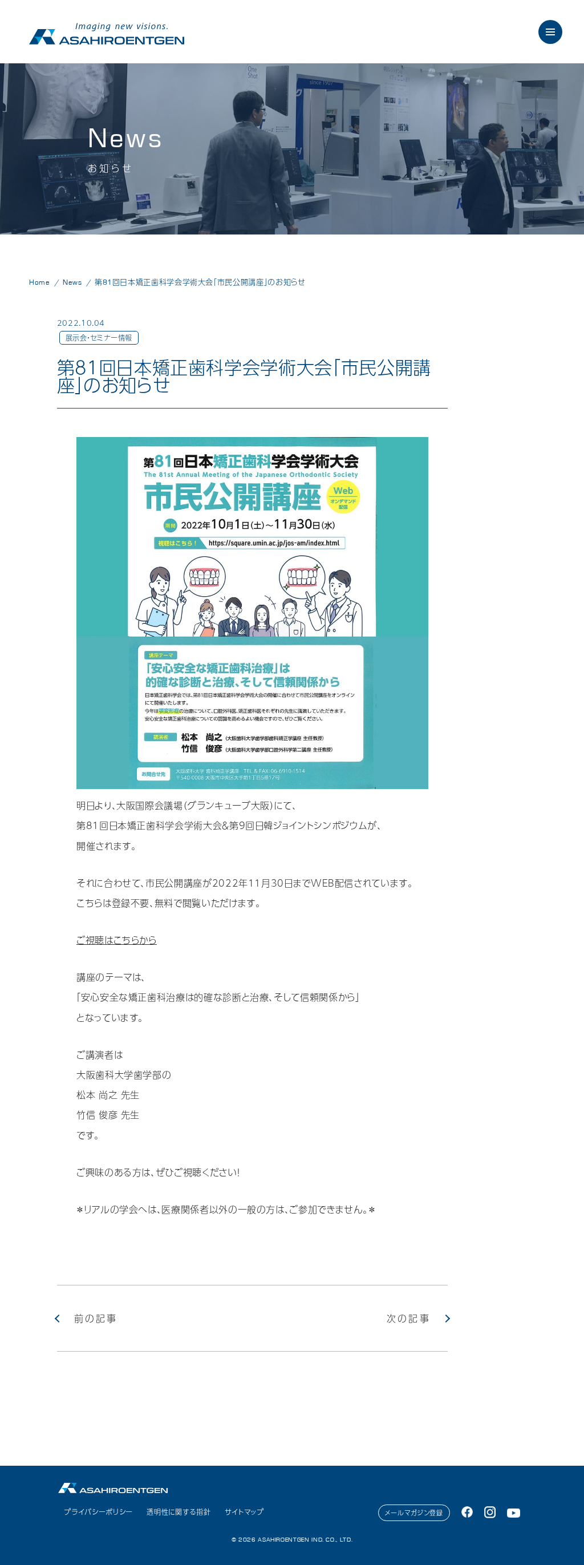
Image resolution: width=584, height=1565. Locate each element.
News (72, 282)
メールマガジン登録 (414, 1513)
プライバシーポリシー (98, 1512)
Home (39, 282)
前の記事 (96, 1318)
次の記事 (409, 1318)
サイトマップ (244, 1512)
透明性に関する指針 (178, 1512)
